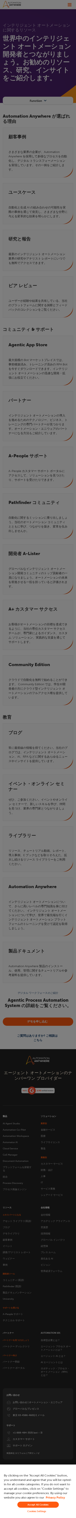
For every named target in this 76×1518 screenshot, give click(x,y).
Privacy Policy (55, 1497)
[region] (38, 1491)
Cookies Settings (36, 1511)
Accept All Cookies (38, 1504)
